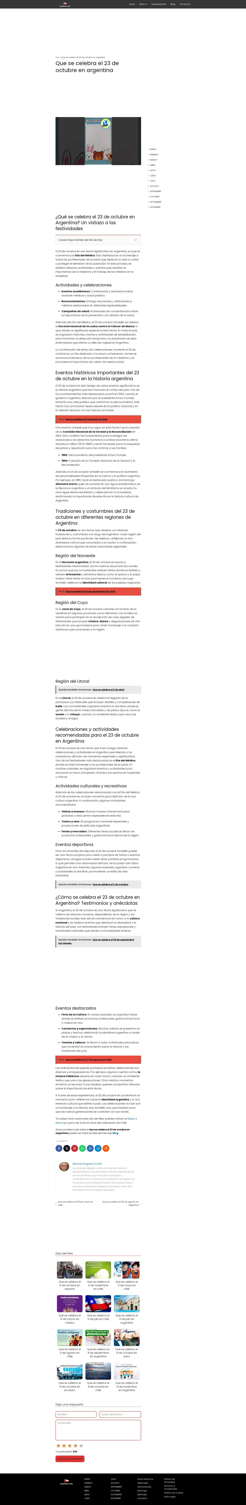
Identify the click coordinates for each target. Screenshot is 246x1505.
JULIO (152, 180)
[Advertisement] (123, 33)
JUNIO (153, 175)
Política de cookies (173, 1492)
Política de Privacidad (169, 1481)
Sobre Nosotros (145, 1479)
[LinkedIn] (90, 1148)
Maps (131, 1118)
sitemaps (61, 1123)
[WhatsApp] (82, 1148)
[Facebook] (59, 1148)
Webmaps (142, 1483)
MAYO (153, 170)
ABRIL (152, 165)
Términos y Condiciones (170, 1487)
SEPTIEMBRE (155, 191)
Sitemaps (142, 1490)
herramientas (144, 1486)
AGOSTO (154, 186)
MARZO (153, 159)
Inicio (132, 4)
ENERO (153, 149)
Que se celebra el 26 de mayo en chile (75, 1203)
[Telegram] (98, 1148)
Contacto (185, 4)
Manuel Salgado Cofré (87, 1163)
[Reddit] (105, 1148)
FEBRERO (154, 154)
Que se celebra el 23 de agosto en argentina (120, 1203)
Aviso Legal (169, 1496)
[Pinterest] (74, 1148)
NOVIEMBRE (155, 201)
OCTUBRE (154, 196)
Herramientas (158, 4)
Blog (172, 4)
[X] (66, 1148)
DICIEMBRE (155, 207)
